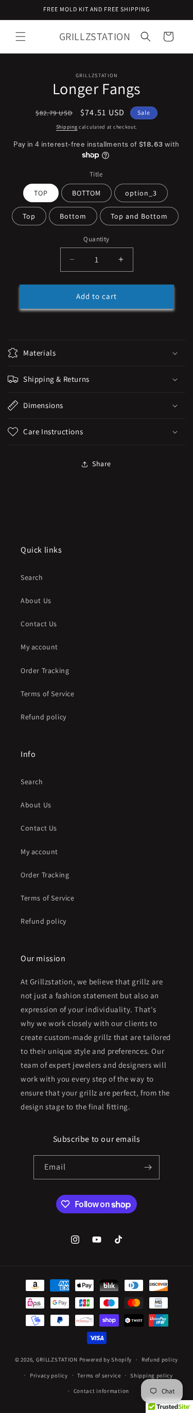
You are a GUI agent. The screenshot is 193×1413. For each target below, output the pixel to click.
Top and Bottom (139, 216)
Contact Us (39, 623)
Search (32, 577)
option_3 (141, 193)
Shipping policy (151, 1375)
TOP (41, 193)
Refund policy (43, 716)
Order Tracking (45, 670)
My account (39, 646)
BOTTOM (86, 193)
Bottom (73, 216)
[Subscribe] (147, 1167)
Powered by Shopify (105, 1359)
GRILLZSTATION (57, 1359)
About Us (36, 600)
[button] (20, 36)
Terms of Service (48, 693)
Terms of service (98, 1375)
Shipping (67, 126)
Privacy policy (49, 1375)
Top (29, 216)
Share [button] (101, 463)
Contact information (101, 1390)
